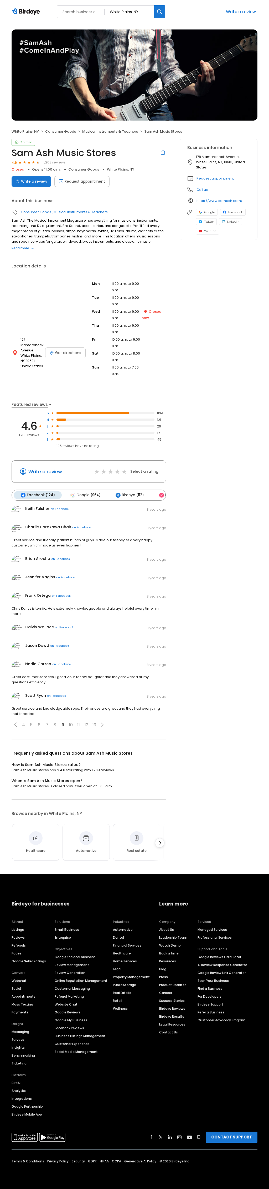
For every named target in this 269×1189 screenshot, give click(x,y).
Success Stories (172, 1000)
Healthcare (122, 953)
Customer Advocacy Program (221, 1020)
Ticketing (19, 1063)
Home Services (125, 961)
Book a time (169, 953)
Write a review (241, 12)
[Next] (159, 843)
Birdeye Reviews (172, 1008)
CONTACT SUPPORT (231, 1137)
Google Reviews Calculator (219, 957)
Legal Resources (172, 1024)
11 (78, 725)
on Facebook (59, 509)
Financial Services (127, 945)
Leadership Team (173, 937)
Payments (20, 1012)
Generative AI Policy (140, 1161)
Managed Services (212, 929)
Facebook (235, 212)
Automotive (123, 929)
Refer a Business (211, 1012)
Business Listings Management (80, 1036)
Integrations (22, 1098)
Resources (167, 961)
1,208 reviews (54, 162)
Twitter (209, 222)
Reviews (18, 937)
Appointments (23, 996)
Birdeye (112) (133, 495)
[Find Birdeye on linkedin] (170, 1137)
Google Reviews (67, 1012)
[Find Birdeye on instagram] (179, 1137)
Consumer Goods (60, 131)
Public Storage (124, 985)
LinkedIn (233, 222)
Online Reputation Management (81, 980)
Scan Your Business (213, 980)
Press (163, 977)
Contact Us (168, 1032)
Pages (17, 953)
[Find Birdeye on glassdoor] (198, 1137)
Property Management (131, 977)
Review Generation (70, 973)
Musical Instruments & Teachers (110, 131)
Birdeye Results (171, 1016)
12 (86, 725)
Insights (18, 1047)
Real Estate (122, 993)
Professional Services (215, 937)
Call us (202, 189)
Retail (117, 1000)
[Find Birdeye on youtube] (189, 1137)
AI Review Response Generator (222, 965)
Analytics (19, 1090)
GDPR (92, 1161)
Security (78, 1161)
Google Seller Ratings (29, 961)
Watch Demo (170, 945)
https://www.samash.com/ (219, 200)
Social (16, 988)
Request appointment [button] (215, 178)
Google (209, 212)
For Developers (209, 996)
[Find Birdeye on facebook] (151, 1137)
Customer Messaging (72, 988)
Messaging (20, 1031)
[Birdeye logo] (27, 12)
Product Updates (173, 985)
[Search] (159, 11)
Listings (18, 929)
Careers (165, 993)
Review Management (72, 965)
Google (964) (88, 495)
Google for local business (75, 957)
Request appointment (85, 181)
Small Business (67, 929)
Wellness (120, 1008)
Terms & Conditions (28, 1161)
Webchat (19, 980)
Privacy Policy (58, 1161)
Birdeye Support (210, 1004)
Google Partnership (27, 1106)
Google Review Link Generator (222, 973)
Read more (20, 248)
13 (94, 725)
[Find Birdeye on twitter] (161, 1137)
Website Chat (66, 1004)
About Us (166, 929)
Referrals (19, 945)
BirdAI (16, 1083)
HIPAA (104, 1161)
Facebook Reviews (69, 1028)
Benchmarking (23, 1055)
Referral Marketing (69, 996)
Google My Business (71, 1020)
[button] (15, 724)
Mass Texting (22, 1004)
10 (71, 725)
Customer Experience (72, 1044)
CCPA (116, 1161)
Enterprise (63, 937)
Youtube (210, 231)
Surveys (18, 1039)
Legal (117, 969)
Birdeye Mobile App (27, 1114)
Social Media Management (76, 1051)
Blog (162, 969)
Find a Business (210, 988)
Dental (118, 937)
